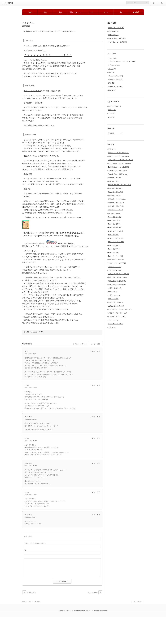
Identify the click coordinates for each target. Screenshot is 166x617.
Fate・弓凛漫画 (113, 252)
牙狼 (121, 12)
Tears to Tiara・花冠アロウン (117, 174)
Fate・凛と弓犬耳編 (114, 217)
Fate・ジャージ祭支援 (115, 231)
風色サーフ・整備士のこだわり (118, 153)
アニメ (90, 12)
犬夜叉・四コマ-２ (114, 295)
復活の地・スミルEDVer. (116, 203)
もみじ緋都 (28, 417)
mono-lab (88, 610)
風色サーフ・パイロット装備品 (118, 156)
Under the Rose (114, 76)
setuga (35, 332)
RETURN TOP (137, 601)
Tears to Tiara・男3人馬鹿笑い (118, 170)
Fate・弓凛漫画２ (114, 245)
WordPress (104, 610)
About (30, 12)
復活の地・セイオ (114, 195)
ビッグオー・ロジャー (115, 324)
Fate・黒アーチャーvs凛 (116, 242)
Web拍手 (136, 12)
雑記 (45, 12)
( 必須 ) (28, 536)
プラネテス (113, 65)
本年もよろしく (113, 35)
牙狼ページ (112, 149)
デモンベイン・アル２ (115, 210)
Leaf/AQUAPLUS (63, 243)
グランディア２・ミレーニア (117, 313)
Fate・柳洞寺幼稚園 (114, 227)
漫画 (60, 12)
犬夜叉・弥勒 (112, 292)
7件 (42, 332)
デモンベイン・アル (114, 267)
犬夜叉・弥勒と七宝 (114, 288)
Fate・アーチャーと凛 (115, 256)
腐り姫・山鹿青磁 (114, 213)
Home (24, 601)
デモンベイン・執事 (114, 270)
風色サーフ (112, 110)
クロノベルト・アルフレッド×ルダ (119, 163)
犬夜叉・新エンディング (116, 306)
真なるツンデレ (92, 592)
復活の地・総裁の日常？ (116, 206)
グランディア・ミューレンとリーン (120, 309)
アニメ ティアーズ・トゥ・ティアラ (121, 62)
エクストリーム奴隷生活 (116, 28)
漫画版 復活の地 (114, 79)
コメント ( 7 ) (95, 344)
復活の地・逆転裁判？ (115, 188)
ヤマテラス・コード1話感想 (117, 42)
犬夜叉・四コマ (113, 299)
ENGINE (8, 3)
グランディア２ (113, 320)
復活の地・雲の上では (115, 192)
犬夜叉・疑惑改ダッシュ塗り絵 (118, 274)
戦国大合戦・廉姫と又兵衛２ (117, 277)
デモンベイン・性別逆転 (116, 259)
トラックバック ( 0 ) (79, 344)
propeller (111, 117)
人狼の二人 (112, 327)
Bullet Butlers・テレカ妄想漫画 (118, 167)
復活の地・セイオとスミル (117, 199)
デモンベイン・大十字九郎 (117, 263)
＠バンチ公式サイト (114, 106)
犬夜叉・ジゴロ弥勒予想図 (117, 284)
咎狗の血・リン (113, 181)
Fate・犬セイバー (114, 220)
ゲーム (106, 12)
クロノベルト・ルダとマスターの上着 (120, 160)
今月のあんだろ (113, 31)
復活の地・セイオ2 (114, 178)
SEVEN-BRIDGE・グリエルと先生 (119, 185)
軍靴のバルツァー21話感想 (117, 38)
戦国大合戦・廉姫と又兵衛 (117, 281)
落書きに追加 (31, 592)
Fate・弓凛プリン (114, 249)
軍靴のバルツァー (75, 12)
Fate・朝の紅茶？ (114, 224)
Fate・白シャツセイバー (116, 238)
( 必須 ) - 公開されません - (35, 543)
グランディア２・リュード (117, 316)
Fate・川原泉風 (113, 235)
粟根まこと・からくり (115, 302)
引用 (98, 351)
